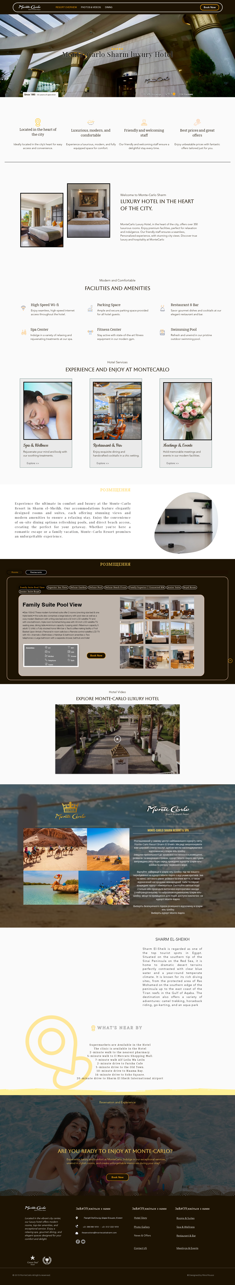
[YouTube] (83, 1242)
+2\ (84, 1227)
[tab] (15, 572)
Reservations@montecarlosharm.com (99, 1233)
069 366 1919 (92, 1227)
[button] (214, 551)
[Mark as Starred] (174, 94)
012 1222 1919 (112, 1227)
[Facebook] (78, 1242)
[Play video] (117, 739)
